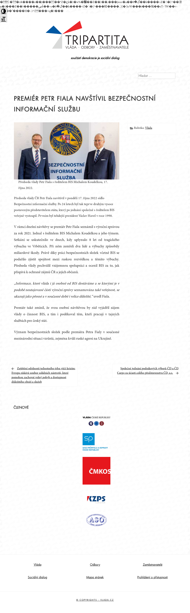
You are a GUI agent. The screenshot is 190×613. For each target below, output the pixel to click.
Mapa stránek (95, 577)
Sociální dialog (37, 577)
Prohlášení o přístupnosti (152, 577)
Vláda (148, 128)
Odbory (95, 564)
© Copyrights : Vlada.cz (95, 600)
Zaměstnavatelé (152, 564)
